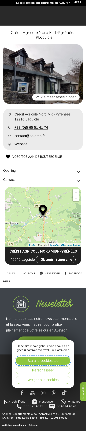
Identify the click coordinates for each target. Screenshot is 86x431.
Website (20, 144)
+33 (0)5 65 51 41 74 (31, 127)
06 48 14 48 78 (66, 406)
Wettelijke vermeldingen (14, 425)
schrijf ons (18, 401)
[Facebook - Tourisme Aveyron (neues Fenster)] (22, 392)
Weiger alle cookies (43, 380)
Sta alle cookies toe (43, 361)
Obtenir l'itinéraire (56, 259)
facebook (75, 273)
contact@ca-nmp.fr (29, 136)
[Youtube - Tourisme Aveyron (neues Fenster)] (32, 392)
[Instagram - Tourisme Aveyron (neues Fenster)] (43, 392)
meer (7, 281)
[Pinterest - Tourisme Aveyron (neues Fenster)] (53, 392)
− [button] (76, 198)
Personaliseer (43, 370)
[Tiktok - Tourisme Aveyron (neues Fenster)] (64, 392)
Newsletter (83, 392)
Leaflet (32, 245)
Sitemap (33, 425)
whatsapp (74, 401)
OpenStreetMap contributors (65, 245)
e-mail (31, 273)
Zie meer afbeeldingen (58, 97)
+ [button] (76, 192)
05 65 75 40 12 (33, 406)
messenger (52, 273)
